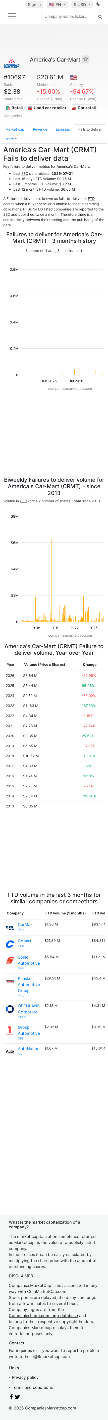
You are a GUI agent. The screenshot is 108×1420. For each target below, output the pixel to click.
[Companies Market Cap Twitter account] (17, 1397)
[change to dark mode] (98, 5)
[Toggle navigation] (12, 16)
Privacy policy (25, 1377)
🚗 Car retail (84, 107)
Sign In (34, 4)
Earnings (63, 129)
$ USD (80, 4)
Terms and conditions (32, 1387)
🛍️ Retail (14, 107)
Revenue (40, 129)
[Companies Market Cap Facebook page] (11, 1397)
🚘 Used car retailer (47, 107)
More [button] (10, 139)
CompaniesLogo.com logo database (43, 1315)
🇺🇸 (55, 4)
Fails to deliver (90, 129)
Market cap (15, 129)
